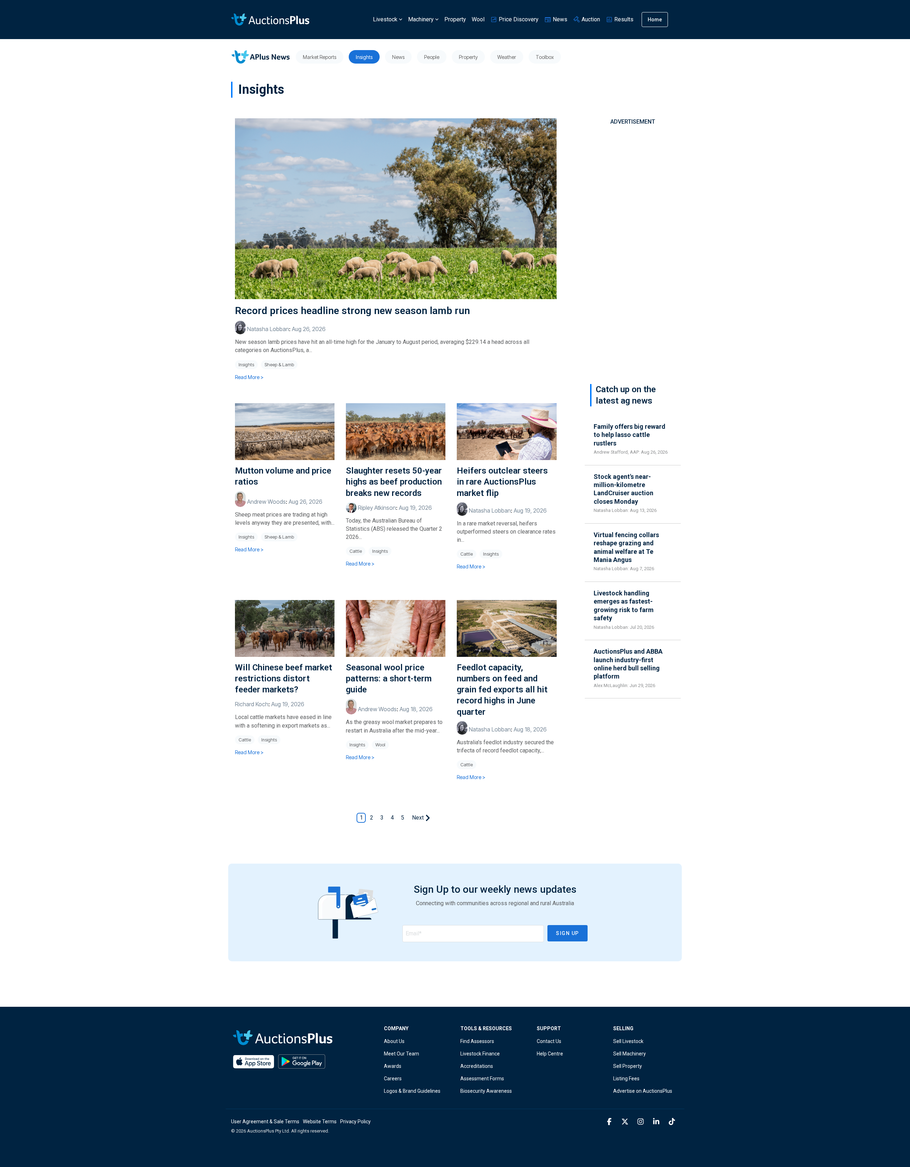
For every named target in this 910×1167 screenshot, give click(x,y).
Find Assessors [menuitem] (477, 1041)
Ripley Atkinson (376, 507)
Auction (590, 19)
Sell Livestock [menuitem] (628, 1041)
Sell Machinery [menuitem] (629, 1054)
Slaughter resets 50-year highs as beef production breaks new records (394, 482)
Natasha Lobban (267, 329)
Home (655, 19)
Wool (478, 19)
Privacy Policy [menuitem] (355, 1121)
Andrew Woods (266, 501)
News (559, 19)
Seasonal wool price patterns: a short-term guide (389, 679)
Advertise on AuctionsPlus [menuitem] (642, 1091)
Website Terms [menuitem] (320, 1121)
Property (455, 19)
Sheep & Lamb (279, 364)
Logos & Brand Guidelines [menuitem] (412, 1091)
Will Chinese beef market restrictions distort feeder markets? (283, 679)
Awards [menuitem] (392, 1066)
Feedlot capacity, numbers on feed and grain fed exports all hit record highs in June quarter (502, 690)
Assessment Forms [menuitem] (482, 1078)
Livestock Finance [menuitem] (480, 1054)
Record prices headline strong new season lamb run (352, 311)
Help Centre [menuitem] (550, 1054)
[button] (610, 1122)
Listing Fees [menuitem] (626, 1078)
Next (418, 817)
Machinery (421, 19)
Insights (246, 364)
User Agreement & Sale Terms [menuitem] (265, 1121)
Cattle (355, 551)
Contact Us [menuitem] (549, 1041)
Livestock (385, 19)
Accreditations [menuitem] (476, 1066)
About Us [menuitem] (394, 1041)
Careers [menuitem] (393, 1078)
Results (623, 19)
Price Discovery (518, 19)
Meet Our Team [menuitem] (401, 1054)
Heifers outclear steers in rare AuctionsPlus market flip (502, 482)
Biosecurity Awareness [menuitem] (486, 1091)
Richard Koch (251, 704)
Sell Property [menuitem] (627, 1066)
